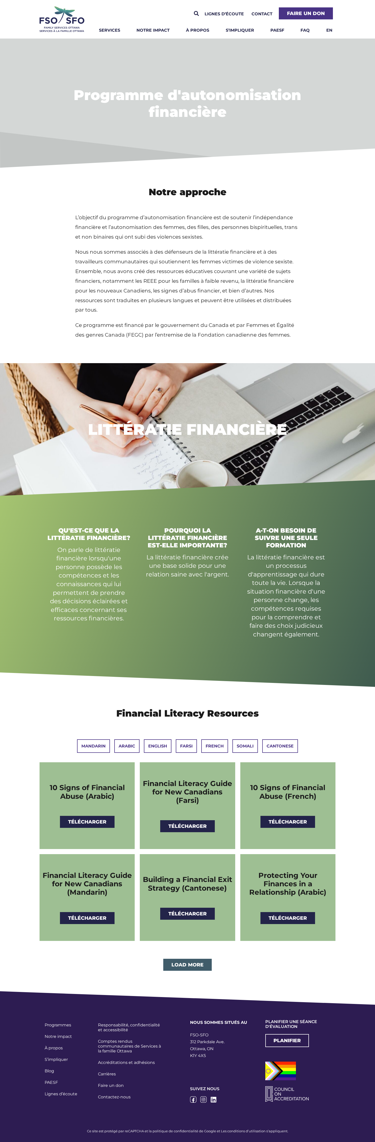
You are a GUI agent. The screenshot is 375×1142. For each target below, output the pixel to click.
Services (109, 30)
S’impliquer (240, 30)
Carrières (107, 1074)
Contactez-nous (114, 1097)
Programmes (58, 1025)
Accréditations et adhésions (126, 1062)
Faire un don (111, 1085)
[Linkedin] (213, 1099)
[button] (196, 13)
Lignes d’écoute (61, 1093)
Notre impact (153, 30)
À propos (197, 30)
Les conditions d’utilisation (243, 1131)
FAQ (305, 30)
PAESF (277, 30)
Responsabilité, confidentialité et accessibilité (129, 1027)
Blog (49, 1071)
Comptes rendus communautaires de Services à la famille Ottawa (129, 1046)
